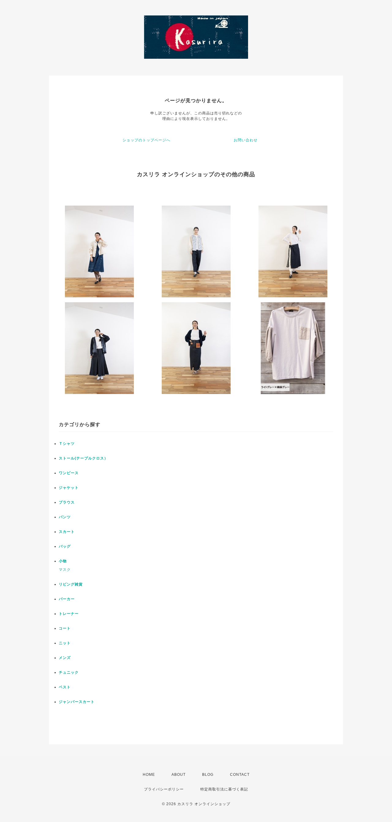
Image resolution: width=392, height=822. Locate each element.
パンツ (65, 517)
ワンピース (69, 473)
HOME (149, 774)
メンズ (65, 658)
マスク (65, 569)
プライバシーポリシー (164, 789)
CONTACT (240, 774)
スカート (67, 532)
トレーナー (69, 614)
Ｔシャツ (67, 443)
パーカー (67, 599)
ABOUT (179, 774)
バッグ (65, 546)
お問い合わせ (246, 140)
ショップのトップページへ (146, 140)
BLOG (207, 774)
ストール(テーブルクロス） (83, 458)
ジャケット (69, 487)
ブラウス (67, 502)
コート (65, 628)
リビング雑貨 (71, 584)
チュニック (69, 672)
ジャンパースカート (77, 702)
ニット (65, 643)
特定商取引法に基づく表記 (224, 789)
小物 (63, 561)
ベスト (65, 687)
